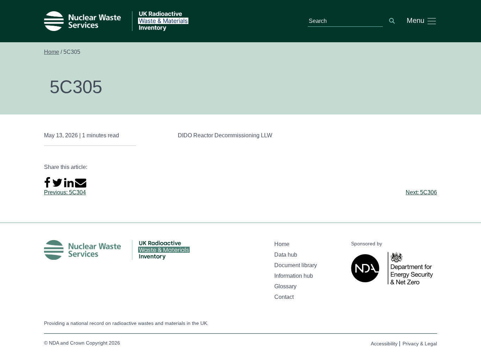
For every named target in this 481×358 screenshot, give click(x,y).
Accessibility (384, 343)
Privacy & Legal (419, 343)
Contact (284, 297)
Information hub (293, 276)
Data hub (285, 255)
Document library (295, 265)
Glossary (285, 286)
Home (51, 52)
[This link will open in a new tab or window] (366, 268)
